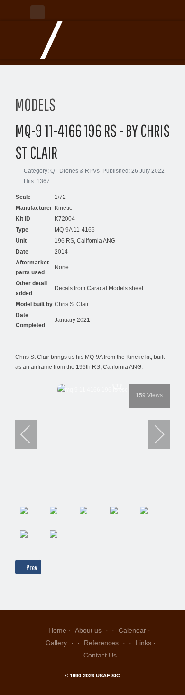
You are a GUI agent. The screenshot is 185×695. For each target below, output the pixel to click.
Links (143, 643)
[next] (153, 434)
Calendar (132, 630)
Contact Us (100, 655)
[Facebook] (37, 12)
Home (57, 630)
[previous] (31, 434)
